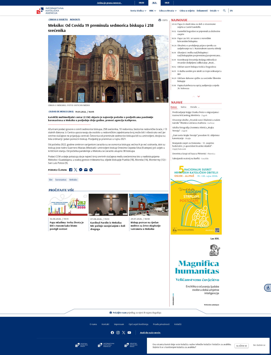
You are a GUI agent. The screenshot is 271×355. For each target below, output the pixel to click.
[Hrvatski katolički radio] (130, 345)
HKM (141, 2)
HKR (167, 2)
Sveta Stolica (137, 10)
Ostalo (213, 10)
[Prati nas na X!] (123, 332)
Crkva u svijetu (187, 10)
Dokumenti (202, 10)
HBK (151, 10)
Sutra (183, 106)
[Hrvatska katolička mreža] (81, 345)
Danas (174, 106)
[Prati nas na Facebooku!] (112, 332)
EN (231, 10)
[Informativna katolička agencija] (106, 345)
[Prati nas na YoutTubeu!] (129, 332)
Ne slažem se (259, 345)
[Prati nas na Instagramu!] (118, 332)
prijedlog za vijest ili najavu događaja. (137, 312)
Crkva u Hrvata (166, 10)
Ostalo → (195, 106)
